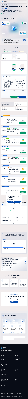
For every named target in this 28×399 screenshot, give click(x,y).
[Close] (20, 194)
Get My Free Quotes (14, 201)
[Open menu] (25, 1)
